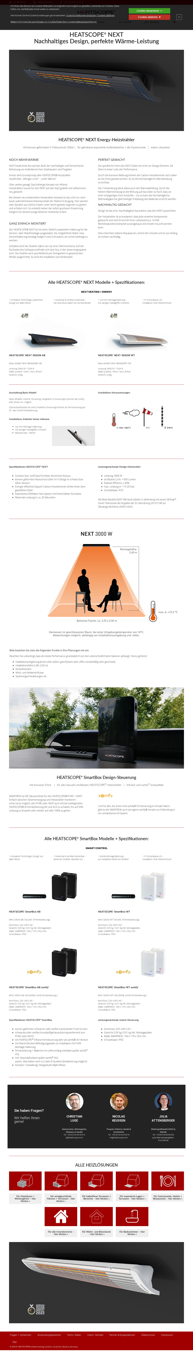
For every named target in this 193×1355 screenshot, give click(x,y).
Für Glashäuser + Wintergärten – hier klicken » (25, 1198)
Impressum (167, 1334)
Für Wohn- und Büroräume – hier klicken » (96, 1233)
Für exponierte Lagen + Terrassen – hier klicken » (132, 1197)
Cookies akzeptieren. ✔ (149, 10)
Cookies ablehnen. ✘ (149, 17)
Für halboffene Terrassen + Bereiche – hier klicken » (96, 1197)
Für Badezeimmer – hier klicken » (132, 1233)
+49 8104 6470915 (76, 1134)
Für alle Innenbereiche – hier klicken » (61, 1233)
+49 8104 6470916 (121, 1134)
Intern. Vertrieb (95, 1334)
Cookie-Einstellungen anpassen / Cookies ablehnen (90, 15)
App (15, 1341)
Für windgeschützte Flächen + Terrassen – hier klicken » (61, 1198)
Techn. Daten (74, 1334)
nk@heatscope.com (119, 1137)
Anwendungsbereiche (49, 1334)
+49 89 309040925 (165, 1134)
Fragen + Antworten (20, 1334)
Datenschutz (148, 1334)
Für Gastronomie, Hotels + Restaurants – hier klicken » (167, 1197)
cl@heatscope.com (74, 1137)
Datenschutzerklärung (86, 22)
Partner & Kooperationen (122, 1334)
